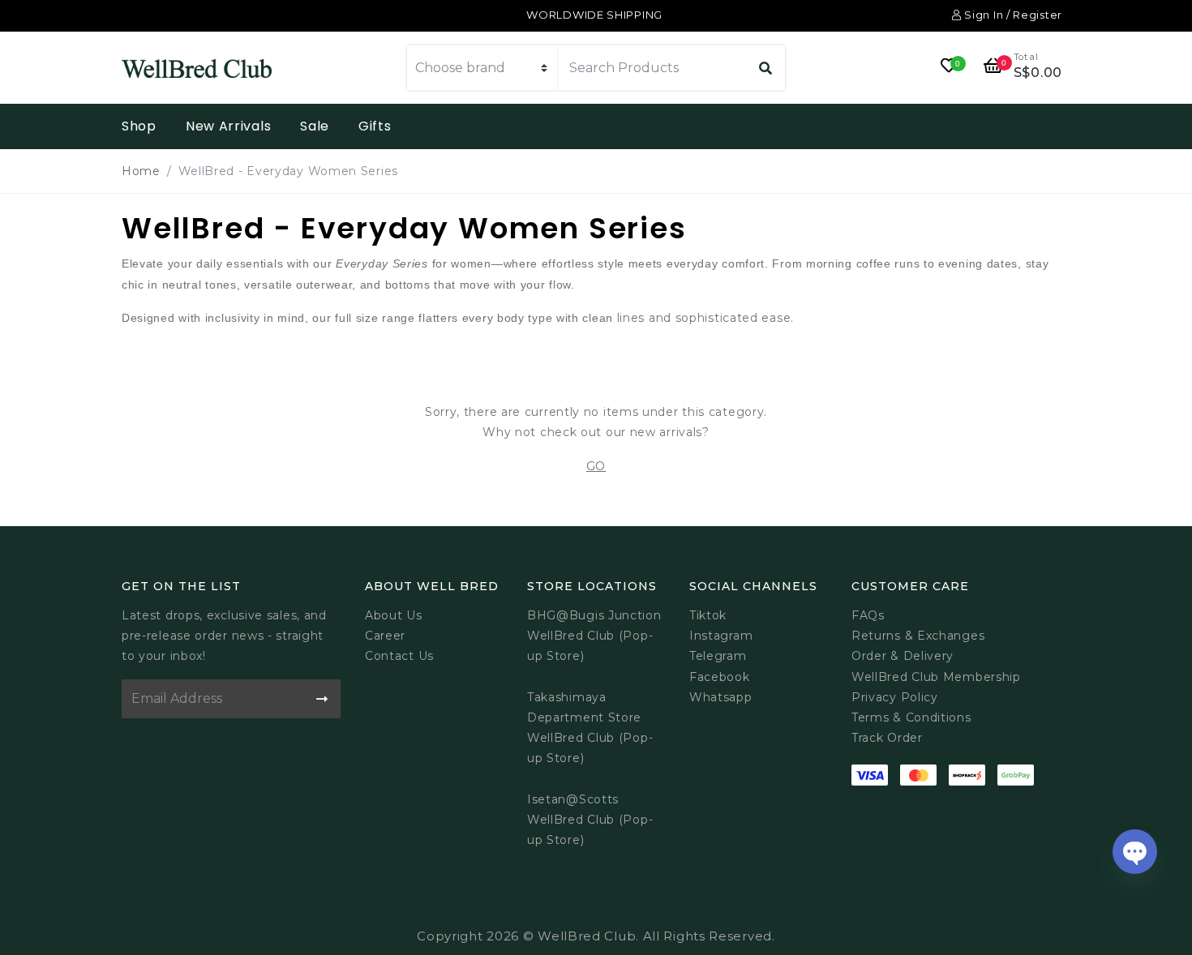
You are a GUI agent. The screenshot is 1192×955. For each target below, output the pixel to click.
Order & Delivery (902, 656)
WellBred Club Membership (936, 677)
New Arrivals (228, 126)
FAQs (868, 615)
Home (141, 171)
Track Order (887, 737)
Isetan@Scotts (573, 799)
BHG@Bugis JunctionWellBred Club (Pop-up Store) (594, 635)
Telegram (718, 656)
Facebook (719, 677)
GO (596, 466)
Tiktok (708, 615)
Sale (314, 126)
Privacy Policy (894, 697)
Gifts (375, 126)
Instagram (721, 635)
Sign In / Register (1012, 14)
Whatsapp (721, 697)
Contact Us (399, 656)
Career (385, 635)
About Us (393, 615)
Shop (139, 126)
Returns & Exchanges (917, 635)
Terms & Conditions (911, 717)
